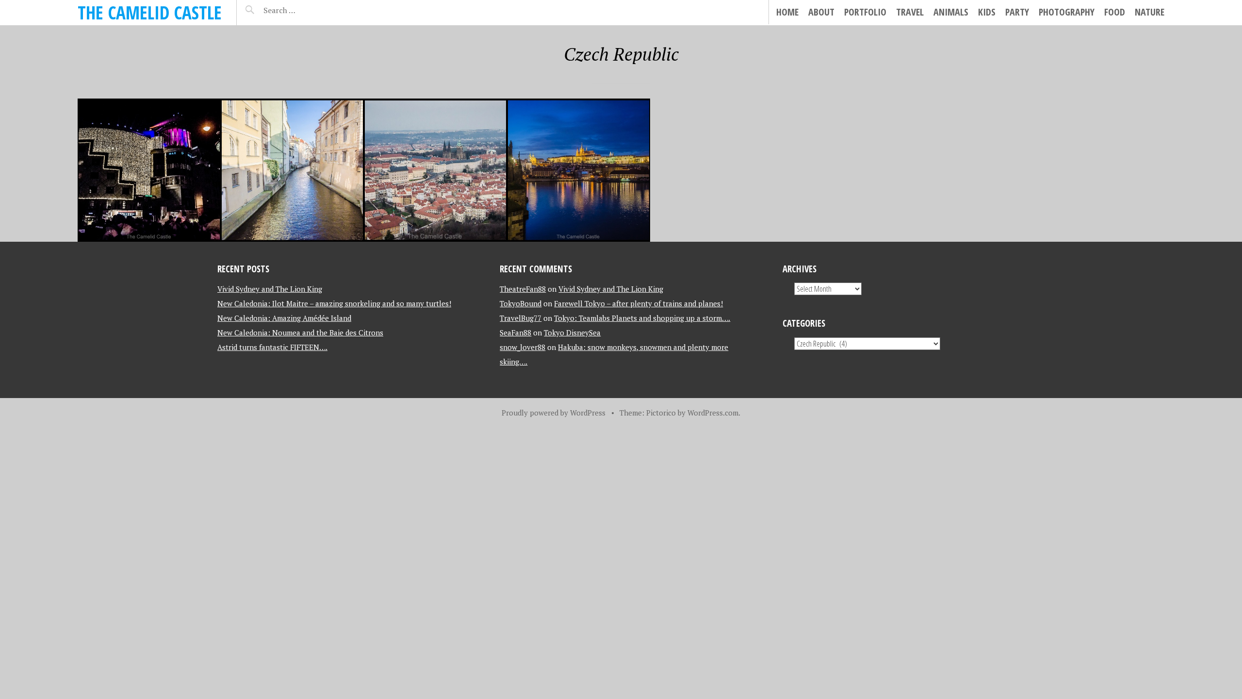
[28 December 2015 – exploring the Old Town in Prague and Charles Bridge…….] (578, 170)
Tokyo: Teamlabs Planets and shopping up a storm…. (642, 318)
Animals (950, 11)
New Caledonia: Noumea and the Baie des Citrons (300, 332)
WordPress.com (712, 412)
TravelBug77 (520, 318)
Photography (1067, 11)
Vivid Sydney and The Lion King (269, 289)
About (821, 11)
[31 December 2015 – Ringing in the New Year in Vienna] (149, 170)
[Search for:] (303, 10)
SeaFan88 (515, 332)
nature (1149, 11)
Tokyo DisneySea (572, 332)
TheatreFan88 (523, 289)
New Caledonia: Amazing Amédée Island (284, 318)
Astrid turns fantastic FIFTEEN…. (272, 347)
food (1114, 11)
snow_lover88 (522, 347)
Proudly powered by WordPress (553, 412)
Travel (910, 11)
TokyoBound (520, 303)
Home (787, 11)
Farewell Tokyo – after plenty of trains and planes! (638, 303)
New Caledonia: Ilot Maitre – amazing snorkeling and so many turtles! (334, 303)
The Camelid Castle (150, 12)
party (1017, 11)
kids (987, 11)
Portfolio (865, 11)
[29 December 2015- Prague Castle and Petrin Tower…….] (435, 170)
